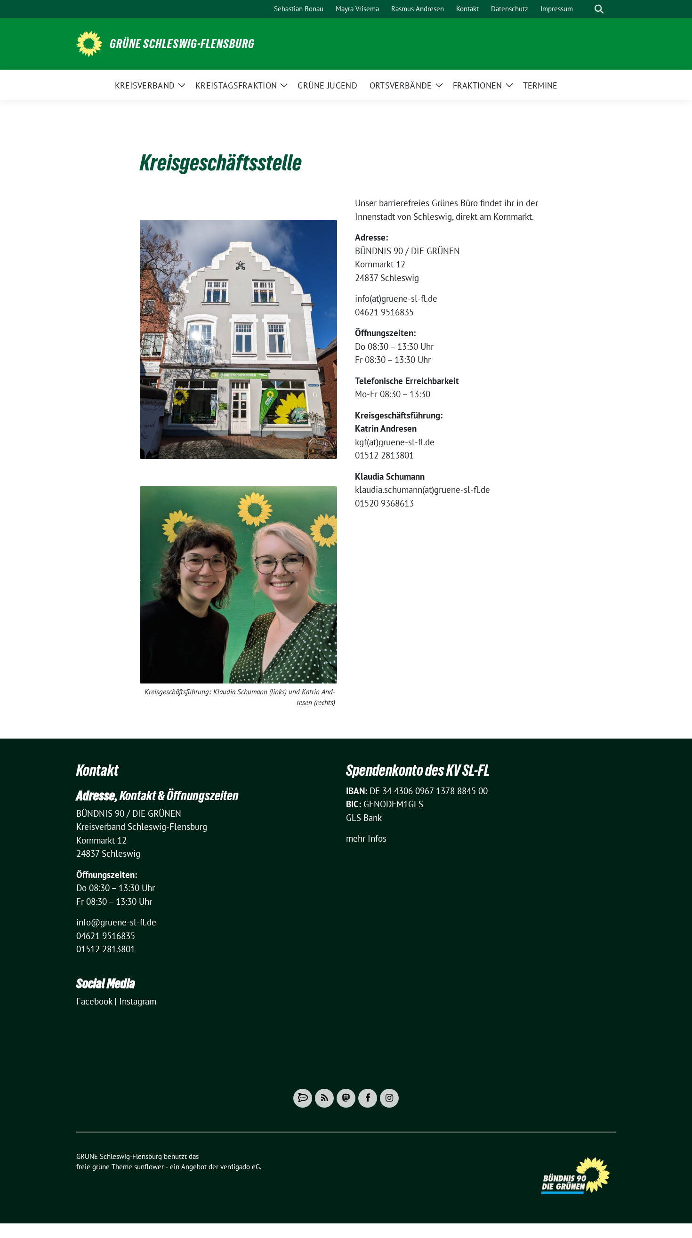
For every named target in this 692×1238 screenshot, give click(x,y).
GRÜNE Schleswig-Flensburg (182, 44)
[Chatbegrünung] (302, 1098)
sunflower (149, 1166)
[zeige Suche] (599, 9)
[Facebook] (367, 1098)
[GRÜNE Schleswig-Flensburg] (89, 42)
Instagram (137, 1001)
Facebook (94, 1001)
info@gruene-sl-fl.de (116, 922)
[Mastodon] (346, 1098)
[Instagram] (389, 1098)
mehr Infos (366, 838)
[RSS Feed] (324, 1098)
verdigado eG (240, 1166)
